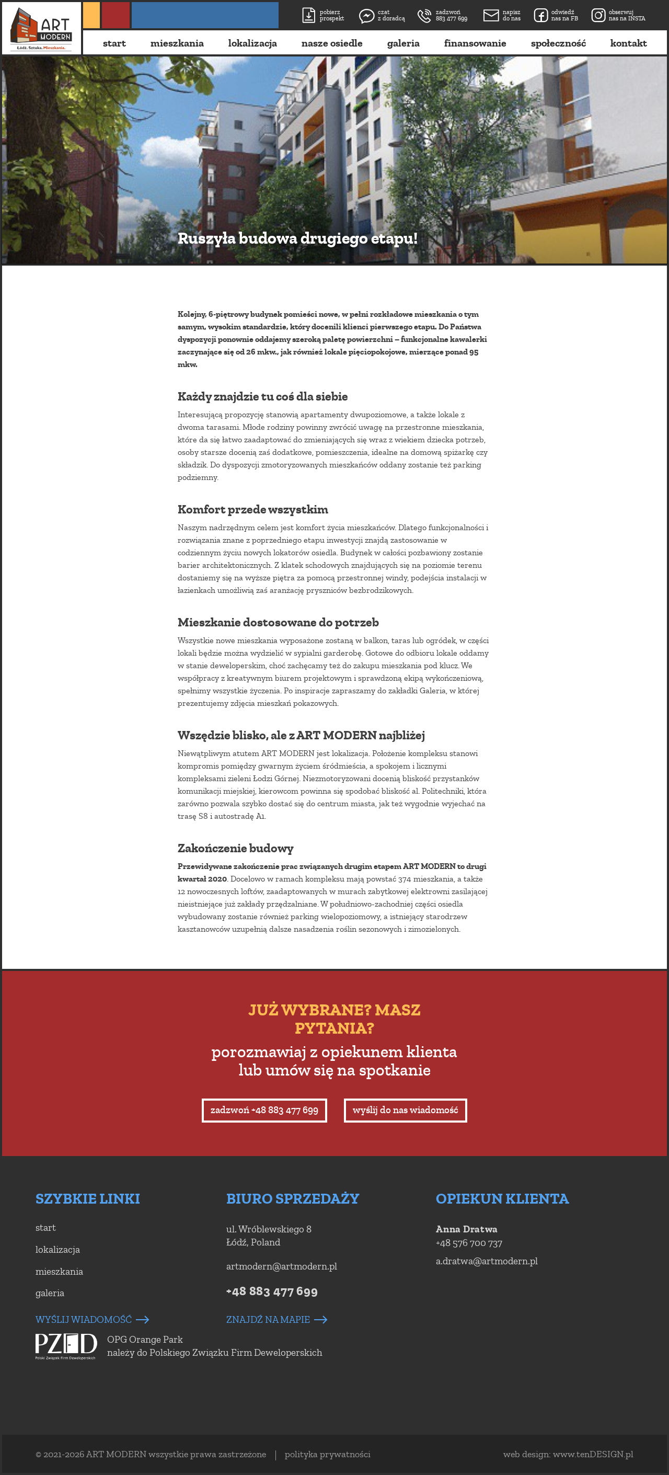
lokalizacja (252, 43)
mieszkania (177, 43)
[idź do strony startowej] (41, 29)
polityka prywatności (328, 1454)
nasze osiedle (332, 43)
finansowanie (475, 43)
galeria (403, 43)
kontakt (628, 43)
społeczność (558, 43)
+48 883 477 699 (272, 1291)
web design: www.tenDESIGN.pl (568, 1454)
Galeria (433, 690)
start (114, 43)
